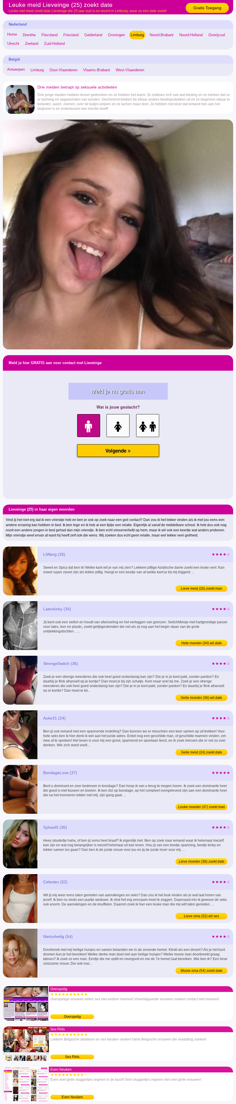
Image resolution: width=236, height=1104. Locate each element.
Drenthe (29, 35)
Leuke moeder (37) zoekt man (201, 807)
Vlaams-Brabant (96, 70)
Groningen (116, 35)
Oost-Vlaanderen (63, 70)
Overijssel (216, 35)
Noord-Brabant (162, 35)
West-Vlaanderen (130, 70)
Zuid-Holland (54, 43)
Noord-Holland (191, 35)
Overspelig (72, 1017)
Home (12, 34)
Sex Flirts (72, 1057)
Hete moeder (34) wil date (201, 643)
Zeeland (31, 43)
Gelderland (93, 35)
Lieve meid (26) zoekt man (201, 588)
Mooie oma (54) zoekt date (201, 971)
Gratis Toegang (207, 7)
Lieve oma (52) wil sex (201, 916)
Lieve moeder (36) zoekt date (201, 861)
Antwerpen (16, 69)
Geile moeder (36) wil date (201, 698)
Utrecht (13, 43)
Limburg (137, 35)
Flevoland (49, 35)
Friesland (71, 35)
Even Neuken (72, 1097)
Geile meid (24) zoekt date (201, 752)
